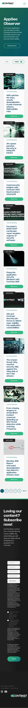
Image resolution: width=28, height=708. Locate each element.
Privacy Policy (10, 639)
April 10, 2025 (9, 440)
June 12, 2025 (9, 74)
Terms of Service (14, 688)
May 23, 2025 (9, 164)
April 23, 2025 (9, 293)
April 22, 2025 (9, 339)
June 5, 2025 (9, 122)
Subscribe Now (11, 45)
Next (24, 490)
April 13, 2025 (9, 387)
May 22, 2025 (9, 205)
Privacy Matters (5, 688)
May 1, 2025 (9, 251)
